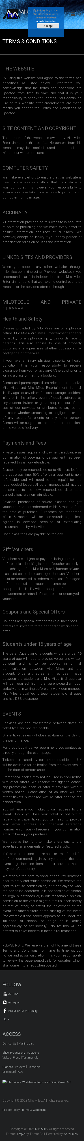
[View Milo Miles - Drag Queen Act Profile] (36, 1082)
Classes (7, 1067)
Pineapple (34, 1067)
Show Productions (13, 1052)
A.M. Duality (29, 1011)
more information (46, 21)
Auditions (33, 1052)
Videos (6, 1057)
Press (16, 1057)
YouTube (12, 994)
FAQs (20, 1071)
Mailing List (26, 1043)
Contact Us (9, 1043)
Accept (48, 26)
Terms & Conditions (34, 1109)
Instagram (14, 1002)
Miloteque (8, 1071)
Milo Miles (13, 1011)
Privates (20, 1067)
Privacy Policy (11, 1109)
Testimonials (30, 1057)
